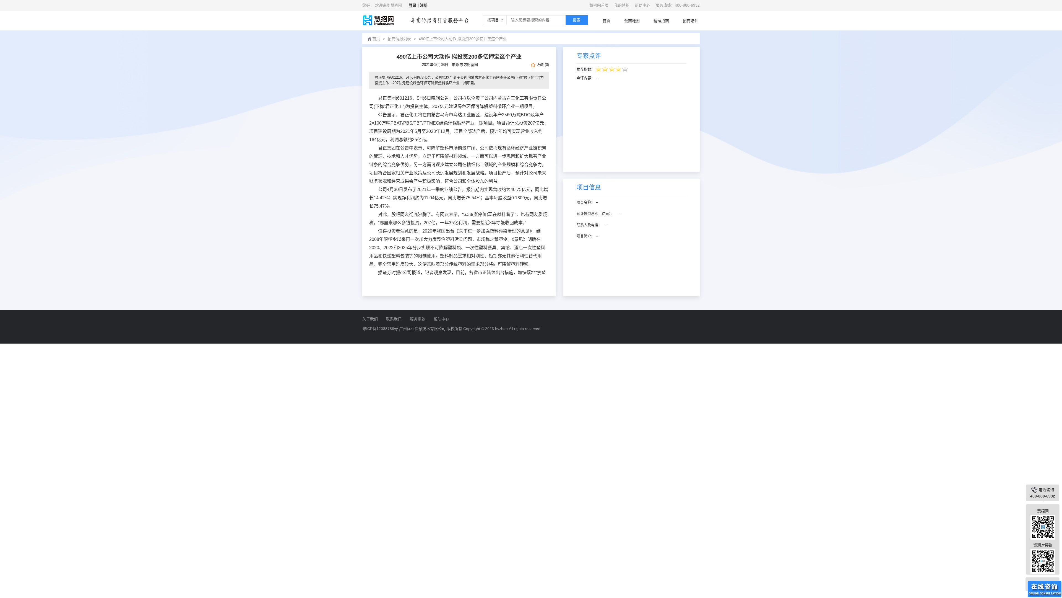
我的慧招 (621, 5)
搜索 (577, 20)
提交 (518, 350)
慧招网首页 (599, 5)
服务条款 (417, 319)
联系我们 (394, 319)
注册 (424, 5)
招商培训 (690, 21)
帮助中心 (642, 5)
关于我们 (370, 319)
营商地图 (632, 21)
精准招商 (661, 21)
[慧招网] (378, 20)
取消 (544, 350)
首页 (606, 21)
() (543, 65)
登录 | (414, 5)
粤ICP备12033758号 (380, 328)
